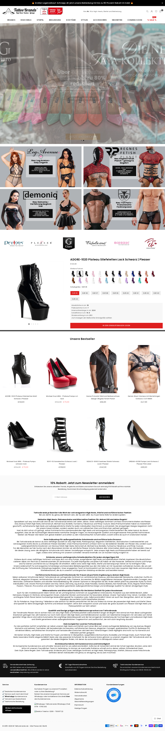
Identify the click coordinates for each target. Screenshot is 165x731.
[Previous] (6, 293)
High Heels (26, 20)
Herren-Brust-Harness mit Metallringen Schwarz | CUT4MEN (144, 397)
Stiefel (40, 20)
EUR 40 (126, 293)
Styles (84, 20)
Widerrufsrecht (81, 692)
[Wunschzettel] (156, 11)
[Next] (61, 293)
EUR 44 (75, 299)
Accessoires (100, 20)
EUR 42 (146, 293)
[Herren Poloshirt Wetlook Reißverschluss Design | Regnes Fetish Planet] (103, 369)
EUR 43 (156, 293)
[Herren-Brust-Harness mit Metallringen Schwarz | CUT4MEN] (143, 369)
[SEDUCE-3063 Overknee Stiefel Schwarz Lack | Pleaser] (103, 434)
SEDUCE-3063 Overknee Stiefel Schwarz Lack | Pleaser (103, 462)
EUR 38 (105, 293)
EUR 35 (75, 293)
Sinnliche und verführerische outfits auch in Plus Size (41, 170)
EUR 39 (115, 293)
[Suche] (147, 11)
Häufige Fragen (81, 708)
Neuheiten (117, 20)
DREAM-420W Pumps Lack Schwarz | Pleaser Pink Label (144, 462)
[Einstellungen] (152, 11)
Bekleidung (55, 20)
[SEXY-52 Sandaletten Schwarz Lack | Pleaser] (62, 434)
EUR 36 (85, 293)
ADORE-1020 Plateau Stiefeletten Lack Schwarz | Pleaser (110, 259)
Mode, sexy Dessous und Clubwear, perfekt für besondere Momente (124, 171)
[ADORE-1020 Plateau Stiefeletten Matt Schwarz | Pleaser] (21, 369)
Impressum (79, 705)
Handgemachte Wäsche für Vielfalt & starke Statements (124, 213)
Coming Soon (134, 20)
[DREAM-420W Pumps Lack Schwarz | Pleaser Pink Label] (143, 434)
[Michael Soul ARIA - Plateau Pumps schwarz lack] (21, 434)
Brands (11, 20)
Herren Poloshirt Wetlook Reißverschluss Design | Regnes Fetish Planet (102, 397)
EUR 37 (95, 293)
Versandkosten (81, 696)
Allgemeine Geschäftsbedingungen (84, 700)
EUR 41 (136, 293)
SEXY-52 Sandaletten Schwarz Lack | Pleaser (62, 462)
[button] (160, 11)
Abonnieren (104, 497)
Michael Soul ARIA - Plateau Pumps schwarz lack (21, 462)
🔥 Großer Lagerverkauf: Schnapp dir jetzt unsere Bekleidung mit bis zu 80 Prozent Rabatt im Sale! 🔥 (82, 3)
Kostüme (71, 20)
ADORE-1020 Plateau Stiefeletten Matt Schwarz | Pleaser (21, 397)
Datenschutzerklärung (84, 689)
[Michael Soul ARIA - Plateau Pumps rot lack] (62, 369)
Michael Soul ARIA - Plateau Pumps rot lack (62, 397)
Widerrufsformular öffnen (13, 709)
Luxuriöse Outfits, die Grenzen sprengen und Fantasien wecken (41, 213)
